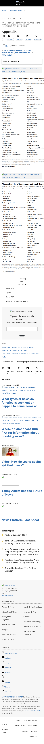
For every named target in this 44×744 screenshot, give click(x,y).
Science (26, 616)
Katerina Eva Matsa (22, 53)
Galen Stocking (9, 50)
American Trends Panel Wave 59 (17, 301)
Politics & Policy (8, 607)
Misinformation (6, 350)
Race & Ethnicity (8, 624)
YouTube (4, 357)
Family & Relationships (32, 607)
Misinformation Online (20, 350)
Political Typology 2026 (16, 534)
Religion (5, 629)
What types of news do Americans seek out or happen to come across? (19, 402)
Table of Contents (10, 61)
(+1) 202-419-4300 (8, 595)
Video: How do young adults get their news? (21, 463)
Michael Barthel (8, 53)
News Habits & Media (31, 626)
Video (37, 354)
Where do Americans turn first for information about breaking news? (20, 432)
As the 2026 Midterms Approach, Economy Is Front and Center (20, 542)
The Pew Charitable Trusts (32, 711)
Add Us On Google (17, 45)
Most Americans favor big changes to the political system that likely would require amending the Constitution (22, 552)
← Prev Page (22, 279)
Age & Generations (9, 634)
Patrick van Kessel (23, 50)
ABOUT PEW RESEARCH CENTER (12, 697)
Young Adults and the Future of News (22, 492)
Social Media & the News (10, 354)
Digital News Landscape (9, 347)
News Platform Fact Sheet (20, 520)
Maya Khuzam (7, 55)
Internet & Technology (32, 621)
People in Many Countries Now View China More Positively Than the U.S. (22, 561)
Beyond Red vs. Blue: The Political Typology (20, 569)
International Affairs (9, 612)
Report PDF (10, 288)
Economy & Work (30, 612)
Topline (8, 293)
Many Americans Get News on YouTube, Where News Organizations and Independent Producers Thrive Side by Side (21, 24)
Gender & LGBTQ (8, 639)
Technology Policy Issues (27, 354)
